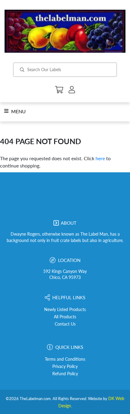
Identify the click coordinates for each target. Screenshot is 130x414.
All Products (65, 316)
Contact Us (65, 324)
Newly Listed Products (65, 309)
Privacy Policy (65, 366)
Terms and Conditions (65, 359)
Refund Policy (65, 373)
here (100, 158)
